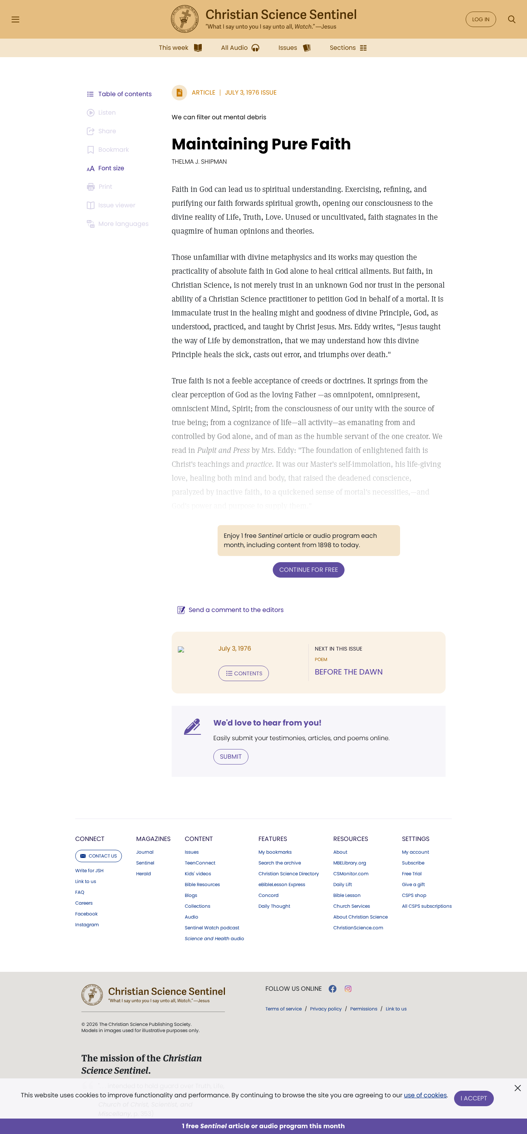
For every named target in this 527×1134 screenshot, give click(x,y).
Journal (145, 852)
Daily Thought (274, 906)
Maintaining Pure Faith (261, 144)
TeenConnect (200, 863)
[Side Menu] (15, 19)
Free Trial (412, 873)
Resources (350, 838)
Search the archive (279, 863)
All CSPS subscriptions (427, 906)
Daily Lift (342, 884)
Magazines (153, 838)
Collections (197, 906)
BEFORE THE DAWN (349, 671)
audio (214, 938)
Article (203, 92)
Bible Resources (202, 884)
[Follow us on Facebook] (332, 988)
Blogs (191, 895)
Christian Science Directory (288, 873)
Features (272, 838)
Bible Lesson (347, 895)
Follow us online (293, 989)
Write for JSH (89, 870)
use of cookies (425, 1095)
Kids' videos (198, 873)
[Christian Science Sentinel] (263, 19)
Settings (415, 838)
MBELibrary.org (349, 863)
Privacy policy (326, 1008)
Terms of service (283, 1008)
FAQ (79, 892)
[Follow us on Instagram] (348, 988)
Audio (191, 917)
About (340, 852)
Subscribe (413, 863)
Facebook (86, 914)
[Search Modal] (511, 19)
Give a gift (413, 884)
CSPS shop (414, 895)
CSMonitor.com (350, 873)
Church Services (351, 906)
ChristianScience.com (358, 928)
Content (199, 838)
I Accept (474, 1098)
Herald (143, 873)
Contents (248, 673)
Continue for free (308, 569)
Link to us (85, 881)
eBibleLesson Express (281, 884)
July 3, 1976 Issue (251, 92)
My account (415, 852)
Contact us (103, 856)
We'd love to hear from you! (267, 722)
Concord (268, 895)
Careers (84, 903)
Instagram (87, 924)
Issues (192, 852)
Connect (90, 838)
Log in (481, 19)
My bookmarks (275, 852)
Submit (231, 756)
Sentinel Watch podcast (212, 928)
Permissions (363, 1008)
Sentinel (145, 863)
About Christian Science (360, 917)
